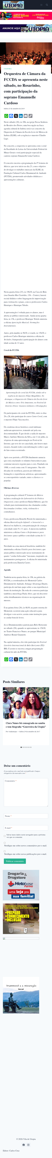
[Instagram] (28, 1145)
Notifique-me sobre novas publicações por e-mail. (25, 854)
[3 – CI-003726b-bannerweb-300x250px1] (21, 918)
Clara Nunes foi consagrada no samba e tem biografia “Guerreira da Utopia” (26, 724)
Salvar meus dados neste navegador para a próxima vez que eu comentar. (26, 836)
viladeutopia (13, 731)
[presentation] (26, 702)
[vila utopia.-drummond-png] (21, 995)
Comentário (11, 781)
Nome (8, 816)
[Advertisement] (26, 211)
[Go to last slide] (7, 716)
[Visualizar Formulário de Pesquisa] (47, 5)
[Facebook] (24, 1145)
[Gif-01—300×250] (21, 885)
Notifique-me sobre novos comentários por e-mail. (25, 845)
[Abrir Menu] (41, 5)
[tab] (21, 747)
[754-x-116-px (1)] (26, 19)
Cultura (8, 69)
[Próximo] (45, 716)
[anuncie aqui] (26, 31)
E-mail (8, 828)
